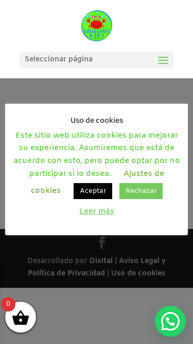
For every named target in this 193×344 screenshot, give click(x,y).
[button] (170, 321)
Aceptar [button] (93, 191)
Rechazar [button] (141, 191)
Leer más (96, 211)
